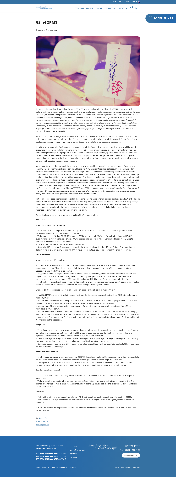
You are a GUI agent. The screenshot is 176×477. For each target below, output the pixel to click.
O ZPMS (121, 2)
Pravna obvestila (42, 467)
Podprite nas (110, 8)
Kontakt (134, 2)
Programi (79, 8)
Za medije (127, 2)
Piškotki (73, 467)
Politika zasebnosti (59, 467)
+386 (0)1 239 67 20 (132, 450)
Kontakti (73, 454)
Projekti (90, 8)
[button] (136, 8)
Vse (46, 418)
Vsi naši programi (77, 450)
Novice (99, 8)
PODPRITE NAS (163, 18)
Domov (115, 2)
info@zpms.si (134, 445)
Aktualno (73, 457)
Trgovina (123, 8)
